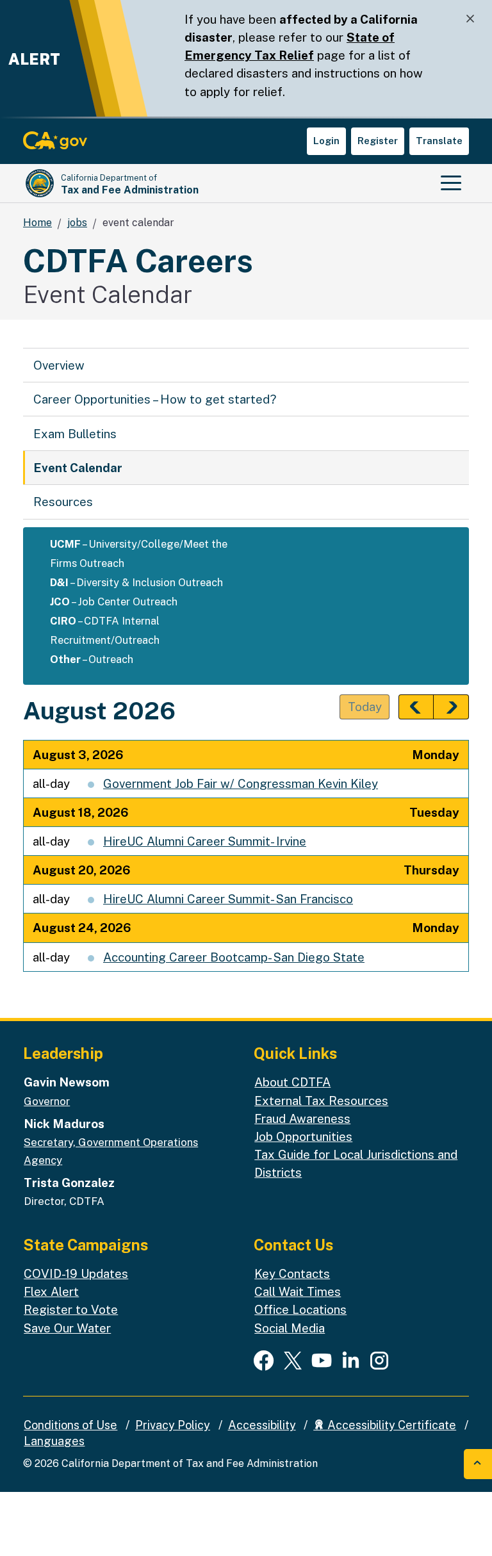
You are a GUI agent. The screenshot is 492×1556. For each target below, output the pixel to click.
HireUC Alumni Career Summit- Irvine (204, 841)
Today (365, 707)
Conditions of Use (70, 1425)
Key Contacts (292, 1273)
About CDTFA (292, 1082)
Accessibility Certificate (390, 1425)
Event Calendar (77, 468)
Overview (59, 365)
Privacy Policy (172, 1425)
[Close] (470, 19)
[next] (451, 706)
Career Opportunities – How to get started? (154, 399)
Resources (63, 502)
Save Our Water (67, 1328)
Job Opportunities (303, 1136)
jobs (77, 223)
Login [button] (326, 140)
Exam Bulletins (75, 434)
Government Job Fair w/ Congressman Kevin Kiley (240, 783)
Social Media (289, 1328)
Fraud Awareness (302, 1118)
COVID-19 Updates (76, 1273)
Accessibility (262, 1425)
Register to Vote (71, 1309)
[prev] (416, 706)
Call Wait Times (297, 1291)
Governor (47, 1101)
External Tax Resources (321, 1100)
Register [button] (377, 140)
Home (37, 223)
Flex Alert (51, 1291)
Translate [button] (439, 140)
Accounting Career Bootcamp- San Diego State (234, 957)
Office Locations (300, 1309)
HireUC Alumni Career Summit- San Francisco (228, 899)
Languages (54, 1441)
